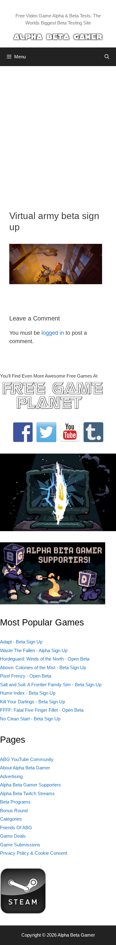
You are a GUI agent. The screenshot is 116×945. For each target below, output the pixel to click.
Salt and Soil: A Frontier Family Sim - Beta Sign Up (50, 684)
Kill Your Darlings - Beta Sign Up (32, 701)
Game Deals (13, 836)
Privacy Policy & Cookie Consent (33, 853)
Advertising (11, 776)
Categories (11, 819)
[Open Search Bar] (107, 56)
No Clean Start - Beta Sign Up (30, 718)
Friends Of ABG (16, 827)
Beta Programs (15, 801)
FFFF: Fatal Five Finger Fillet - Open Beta (42, 710)
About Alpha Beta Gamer (25, 767)
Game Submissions (20, 844)
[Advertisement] (58, 133)
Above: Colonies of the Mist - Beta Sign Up (43, 667)
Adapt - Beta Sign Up (21, 641)
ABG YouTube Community (27, 759)
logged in (52, 333)
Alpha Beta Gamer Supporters (30, 784)
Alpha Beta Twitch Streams (27, 793)
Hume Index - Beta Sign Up (27, 693)
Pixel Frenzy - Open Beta (25, 676)
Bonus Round (14, 810)
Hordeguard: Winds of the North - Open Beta (44, 658)
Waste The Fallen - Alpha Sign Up (33, 650)
